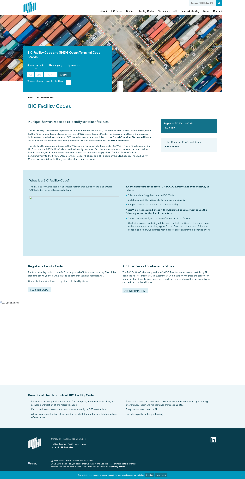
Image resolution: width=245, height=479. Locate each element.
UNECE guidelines (119, 140)
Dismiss (149, 475)
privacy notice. (118, 466)
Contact (217, 11)
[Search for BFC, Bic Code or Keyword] (219, 3)
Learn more (161, 475)
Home (31, 97)
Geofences (164, 11)
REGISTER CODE (39, 289)
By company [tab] (56, 64)
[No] (242, 475)
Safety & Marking (190, 11)
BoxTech (130, 11)
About (103, 11)
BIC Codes (116, 11)
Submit (64, 74)
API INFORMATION (134, 291)
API (175, 11)
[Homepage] (29, 7)
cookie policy (96, 466)
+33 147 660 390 (64, 447)
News (206, 11)
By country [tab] (74, 64)
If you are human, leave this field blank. (46, 81)
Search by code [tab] (35, 64)
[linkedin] (213, 439)
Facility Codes (146, 11)
